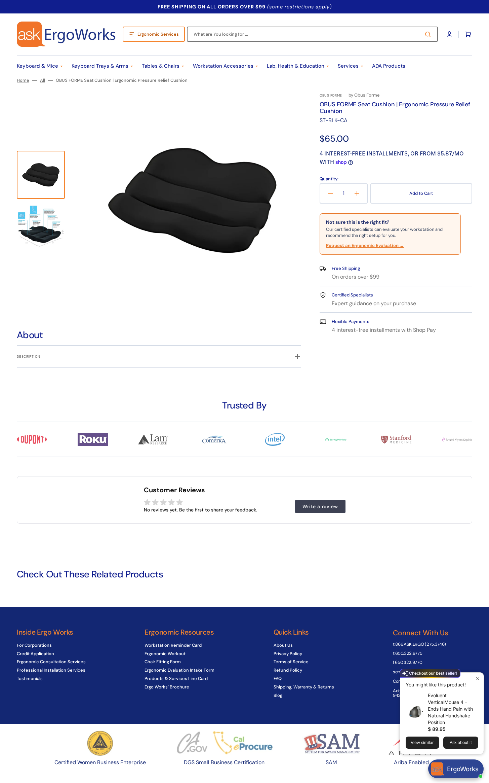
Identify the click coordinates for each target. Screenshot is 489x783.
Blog (278, 695)
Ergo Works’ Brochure (167, 687)
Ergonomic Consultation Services (51, 662)
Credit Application (35, 653)
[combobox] (312, 34)
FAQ (278, 678)
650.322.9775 (408, 653)
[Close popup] (478, 678)
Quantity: (329, 179)
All (42, 80)
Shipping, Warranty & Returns (304, 687)
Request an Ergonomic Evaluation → (365, 245)
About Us (283, 645)
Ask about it (461, 742)
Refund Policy (288, 670)
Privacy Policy (288, 653)
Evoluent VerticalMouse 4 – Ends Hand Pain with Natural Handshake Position (450, 708)
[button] (467, 34)
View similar (422, 742)
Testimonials (30, 678)
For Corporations (34, 645)
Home (23, 80)
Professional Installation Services (51, 670)
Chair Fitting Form (163, 662)
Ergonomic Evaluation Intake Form (179, 670)
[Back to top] (480, 774)
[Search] (429, 34)
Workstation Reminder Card (173, 645)
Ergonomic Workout (165, 653)
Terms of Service (291, 662)
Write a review (320, 506)
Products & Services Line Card (176, 678)
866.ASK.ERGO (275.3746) (420, 644)
